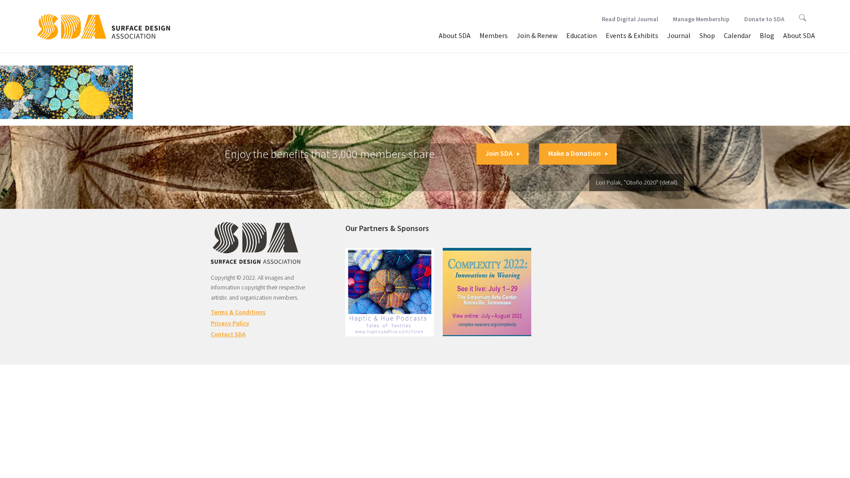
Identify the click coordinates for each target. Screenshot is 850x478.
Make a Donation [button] (574, 153)
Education (581, 35)
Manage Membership (701, 19)
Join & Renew (537, 35)
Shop (707, 35)
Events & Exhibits (632, 35)
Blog (767, 35)
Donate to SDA (764, 19)
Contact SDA (228, 334)
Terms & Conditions (238, 312)
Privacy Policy (230, 323)
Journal (679, 35)
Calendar (737, 35)
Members (493, 35)
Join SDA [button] (499, 153)
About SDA (455, 35)
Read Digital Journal (630, 19)
